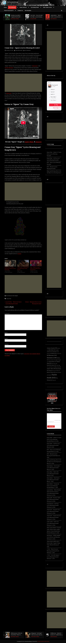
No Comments (27, 50)
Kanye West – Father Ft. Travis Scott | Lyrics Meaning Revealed (54, 154)
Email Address (50, 421)
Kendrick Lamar (51, 365)
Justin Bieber (53, 361)
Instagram (8, 93)
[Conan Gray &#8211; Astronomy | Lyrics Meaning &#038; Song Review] (23, 263)
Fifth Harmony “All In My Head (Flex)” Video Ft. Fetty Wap (16, 634)
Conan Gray (8, 298)
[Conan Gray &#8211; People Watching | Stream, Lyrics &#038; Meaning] (10, 263)
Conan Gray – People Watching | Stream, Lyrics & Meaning (10, 268)
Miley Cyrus (57, 367)
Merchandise (28, 10)
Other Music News (47, 7)
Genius (19, 253)
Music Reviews (23, 7)
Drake (53, 353)
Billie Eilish (52, 350)
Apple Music (29, 142)
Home (5, 7)
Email (6, 338)
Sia (50, 374)
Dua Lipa (58, 353)
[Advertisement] (23, 83)
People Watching (9, 67)
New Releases (12, 7)
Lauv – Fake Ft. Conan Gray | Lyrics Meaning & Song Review (35, 268)
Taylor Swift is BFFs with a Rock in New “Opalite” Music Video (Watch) (53, 543)
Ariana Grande (52, 348)
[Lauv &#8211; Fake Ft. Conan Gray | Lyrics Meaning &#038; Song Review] (36, 263)
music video (51, 368)
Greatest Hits (33, 18)
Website (7, 344)
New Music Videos (15, 18)
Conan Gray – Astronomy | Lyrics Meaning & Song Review (23, 268)
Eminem (52, 358)
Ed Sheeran (52, 355)
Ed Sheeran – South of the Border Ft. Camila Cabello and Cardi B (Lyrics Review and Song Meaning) (57, 634)
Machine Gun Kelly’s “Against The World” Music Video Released (16, 16)
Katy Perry (54, 363)
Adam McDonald (18, 50)
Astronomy (35, 65)
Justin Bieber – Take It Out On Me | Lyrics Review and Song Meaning (57, 16)
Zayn (54, 380)
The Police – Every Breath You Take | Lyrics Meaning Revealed (36, 16)
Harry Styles (52, 359)
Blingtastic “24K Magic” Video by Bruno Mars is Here (36, 634)
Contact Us (20, 10)
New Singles (15, 295)
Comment (7, 313)
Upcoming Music (35, 7)
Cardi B (54, 351)
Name (6, 332)
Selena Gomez (51, 372)
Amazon (39, 142)
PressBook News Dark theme (43, 641)
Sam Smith (57, 370)
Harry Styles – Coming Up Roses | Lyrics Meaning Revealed (53, 485)
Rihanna (51, 370)
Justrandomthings (12, 2)
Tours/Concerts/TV (9, 10)
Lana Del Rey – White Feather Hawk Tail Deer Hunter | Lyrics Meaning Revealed (54, 491)
